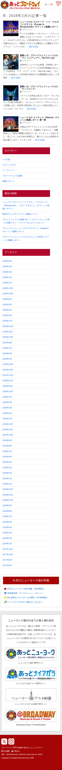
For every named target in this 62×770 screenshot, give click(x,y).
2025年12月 (7, 288)
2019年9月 (7, 440)
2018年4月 (7, 533)
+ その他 (6, 159)
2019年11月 (7, 429)
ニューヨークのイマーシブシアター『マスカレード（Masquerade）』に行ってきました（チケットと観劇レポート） (25, 205)
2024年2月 (7, 359)
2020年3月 (7, 408)
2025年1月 (7, 321)
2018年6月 (7, 522)
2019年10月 (7, 435)
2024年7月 (7, 348)
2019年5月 (7, 462)
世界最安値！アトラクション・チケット (25, 593)
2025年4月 (7, 310)
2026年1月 (7, 283)
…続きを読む (33, 46)
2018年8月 (7, 511)
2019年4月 (7, 467)
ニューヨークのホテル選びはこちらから (24, 602)
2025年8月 (7, 304)
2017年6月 (7, 565)
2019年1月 (7, 484)
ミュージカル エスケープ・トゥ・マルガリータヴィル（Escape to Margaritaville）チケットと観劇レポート (39, 24)
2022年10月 (7, 370)
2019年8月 (7, 446)
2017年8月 (7, 560)
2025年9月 (7, 299)
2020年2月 (7, 413)
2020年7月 (7, 397)
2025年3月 (7, 315)
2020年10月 (7, 391)
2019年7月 (7, 451)
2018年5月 (7, 527)
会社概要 (6, 751)
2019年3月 (7, 473)
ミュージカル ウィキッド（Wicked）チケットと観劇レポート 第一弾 (39, 118)
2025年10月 (7, 293)
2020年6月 (7, 402)
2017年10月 (7, 554)
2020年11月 (7, 386)
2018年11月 (7, 495)
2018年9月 (7, 505)
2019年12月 (7, 424)
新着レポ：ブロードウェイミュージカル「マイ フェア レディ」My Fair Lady (39, 56)
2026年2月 (7, 277)
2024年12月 (7, 326)
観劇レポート (8, 181)
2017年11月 (7, 549)
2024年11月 (7, 331)
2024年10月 (7, 337)
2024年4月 (7, 353)
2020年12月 (7, 380)
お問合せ (16, 751)
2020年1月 (7, 418)
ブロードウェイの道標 (12, 176)
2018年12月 (7, 489)
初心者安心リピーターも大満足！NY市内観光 (26, 597)
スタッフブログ (9, 165)
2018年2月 (7, 543)
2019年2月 (7, 478)
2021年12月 (7, 375)
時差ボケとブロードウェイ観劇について (20, 214)
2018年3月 (7, 538)
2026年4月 (7, 266)
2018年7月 (7, 516)
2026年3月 (7, 272)
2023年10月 (7, 364)
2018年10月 (7, 500)
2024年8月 (7, 342)
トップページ (8, 170)
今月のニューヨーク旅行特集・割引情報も (25, 589)
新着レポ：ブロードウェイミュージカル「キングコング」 (39, 87)
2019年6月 (7, 456)
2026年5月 (7, 261)
